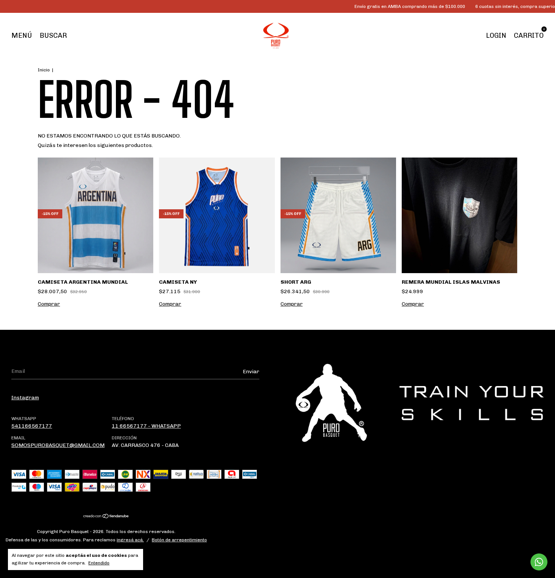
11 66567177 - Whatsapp (146, 426)
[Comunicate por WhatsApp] (538, 561)
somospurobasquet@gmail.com (58, 445)
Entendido (98, 563)
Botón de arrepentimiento (179, 539)
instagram (25, 397)
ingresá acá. (130, 539)
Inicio (44, 70)
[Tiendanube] (106, 517)
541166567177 (31, 426)
